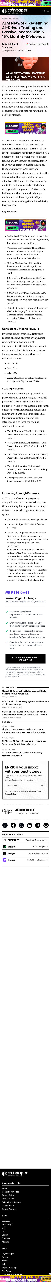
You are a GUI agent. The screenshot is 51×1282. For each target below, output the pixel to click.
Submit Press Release (11, 1202)
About (4, 1188)
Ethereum (6, 1238)
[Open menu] (48, 11)
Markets (12, 749)
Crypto (12, 738)
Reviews (5, 1257)
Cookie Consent (9, 1209)
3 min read (7, 47)
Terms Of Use (8, 1199)
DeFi (4, 1228)
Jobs (4, 1264)
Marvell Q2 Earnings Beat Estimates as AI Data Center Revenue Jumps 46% (24, 692)
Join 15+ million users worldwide (25, 658)
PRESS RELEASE (10, 18)
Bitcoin (5, 1235)
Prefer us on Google (39, 44)
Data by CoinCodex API (12, 1274)
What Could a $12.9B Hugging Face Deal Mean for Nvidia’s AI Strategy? (25, 703)
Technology (7, 1224)
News (4, 726)
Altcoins (5, 1242)
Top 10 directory (9, 1267)
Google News (8, 1206)
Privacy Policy (10, 794)
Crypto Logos (8, 1253)
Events (5, 1260)
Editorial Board (10, 44)
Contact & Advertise (10, 1192)
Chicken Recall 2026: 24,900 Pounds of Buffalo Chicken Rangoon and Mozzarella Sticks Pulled (24, 713)
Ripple (11, 726)
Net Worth (6, 1271)
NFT (4, 1231)
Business (6, 1221)
